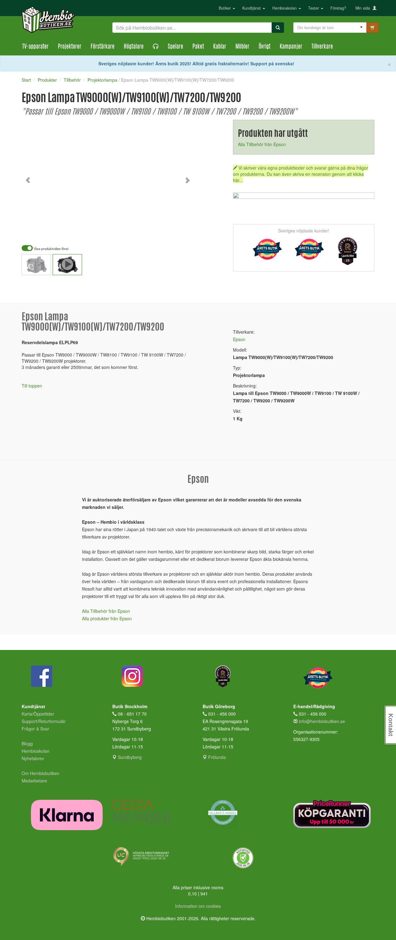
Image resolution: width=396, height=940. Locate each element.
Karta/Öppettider (38, 714)
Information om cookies (198, 906)
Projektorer (69, 47)
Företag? (338, 8)
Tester (314, 8)
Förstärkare (102, 47)
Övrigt (264, 47)
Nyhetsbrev (33, 758)
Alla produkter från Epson (107, 618)
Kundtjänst (252, 8)
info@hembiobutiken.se (322, 721)
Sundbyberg (129, 757)
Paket (198, 47)
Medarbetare (34, 781)
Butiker (225, 8)
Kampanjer (291, 47)
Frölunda (216, 757)
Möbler (242, 47)
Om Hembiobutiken (40, 773)
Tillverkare (322, 47)
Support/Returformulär (44, 721)
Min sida (363, 8)
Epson (239, 339)
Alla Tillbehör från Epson (262, 144)
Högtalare (134, 47)
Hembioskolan (285, 8)
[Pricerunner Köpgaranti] (334, 814)
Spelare (175, 47)
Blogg (27, 743)
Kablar (219, 47)
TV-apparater (35, 47)
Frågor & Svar (35, 729)
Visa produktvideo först (50, 248)
